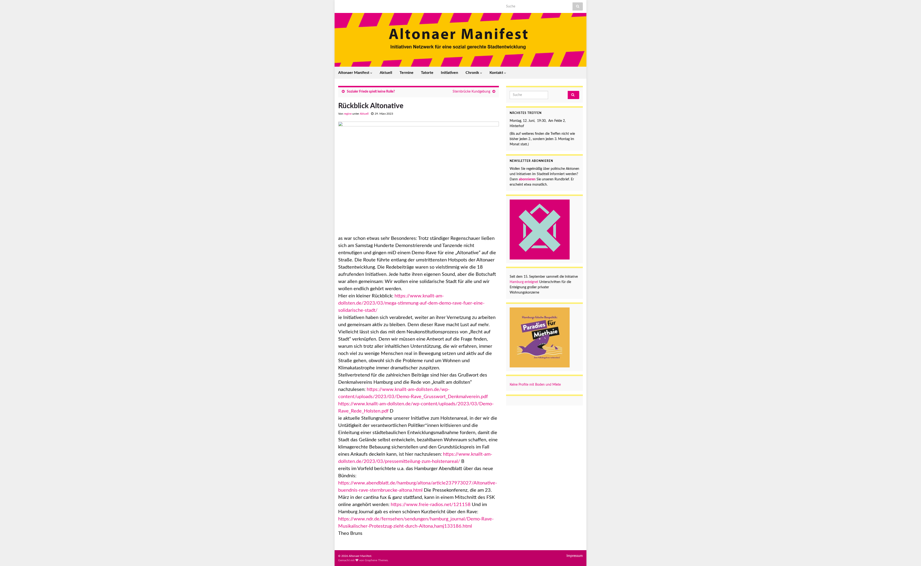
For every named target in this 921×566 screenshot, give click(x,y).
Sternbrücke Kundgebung (471, 91)
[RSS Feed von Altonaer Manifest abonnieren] (340, 5)
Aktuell (386, 73)
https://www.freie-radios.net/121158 (431, 504)
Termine (406, 73)
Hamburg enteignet (524, 282)
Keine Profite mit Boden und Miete (535, 384)
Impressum (575, 556)
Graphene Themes (376, 560)
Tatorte (427, 73)
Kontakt (497, 73)
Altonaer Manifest (354, 73)
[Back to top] (910, 555)
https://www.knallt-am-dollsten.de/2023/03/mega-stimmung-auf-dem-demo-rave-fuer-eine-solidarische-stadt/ (411, 303)
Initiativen (449, 73)
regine (348, 113)
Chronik (473, 73)
